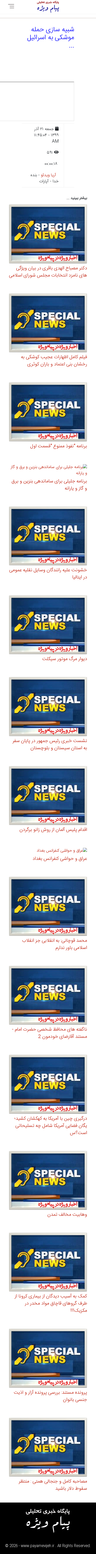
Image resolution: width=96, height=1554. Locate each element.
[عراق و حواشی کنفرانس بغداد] (62, 851)
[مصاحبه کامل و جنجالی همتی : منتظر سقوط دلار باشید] (48, 1448)
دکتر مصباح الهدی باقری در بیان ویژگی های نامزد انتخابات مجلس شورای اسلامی (48, 272)
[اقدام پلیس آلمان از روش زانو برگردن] (48, 796)
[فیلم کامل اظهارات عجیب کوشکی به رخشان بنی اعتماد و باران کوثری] (48, 323)
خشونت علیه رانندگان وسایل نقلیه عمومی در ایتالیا (48, 573)
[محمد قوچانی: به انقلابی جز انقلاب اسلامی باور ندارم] (48, 907)
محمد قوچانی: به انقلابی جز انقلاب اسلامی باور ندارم (54, 944)
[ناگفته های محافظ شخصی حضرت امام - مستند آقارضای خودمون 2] (48, 996)
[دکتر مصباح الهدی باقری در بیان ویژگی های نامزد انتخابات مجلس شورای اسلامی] (48, 234)
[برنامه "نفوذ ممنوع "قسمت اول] (48, 412)
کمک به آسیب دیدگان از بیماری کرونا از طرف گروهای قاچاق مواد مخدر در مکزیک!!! (51, 1304)
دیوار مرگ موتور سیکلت (64, 659)
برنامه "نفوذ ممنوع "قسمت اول (58, 446)
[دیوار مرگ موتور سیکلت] (48, 625)
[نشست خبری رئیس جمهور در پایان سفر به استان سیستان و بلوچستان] (48, 707)
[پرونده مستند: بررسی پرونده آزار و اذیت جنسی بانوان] (48, 1359)
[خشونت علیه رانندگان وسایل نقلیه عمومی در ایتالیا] (48, 536)
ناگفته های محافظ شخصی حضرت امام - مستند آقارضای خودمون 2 (49, 1033)
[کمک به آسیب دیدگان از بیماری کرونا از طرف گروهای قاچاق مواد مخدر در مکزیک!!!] (48, 1263)
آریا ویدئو (48, 175)
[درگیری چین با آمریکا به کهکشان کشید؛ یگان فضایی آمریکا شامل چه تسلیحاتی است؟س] (48, 1085)
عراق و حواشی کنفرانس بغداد (60, 859)
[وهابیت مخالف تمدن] (48, 1181)
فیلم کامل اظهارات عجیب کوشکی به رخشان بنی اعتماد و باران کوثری (54, 360)
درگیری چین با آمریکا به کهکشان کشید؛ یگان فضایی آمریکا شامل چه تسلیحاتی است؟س (50, 1126)
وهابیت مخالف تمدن (67, 1215)
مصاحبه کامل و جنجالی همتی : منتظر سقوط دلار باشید (53, 1485)
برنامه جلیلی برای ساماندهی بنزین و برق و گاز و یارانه (49, 485)
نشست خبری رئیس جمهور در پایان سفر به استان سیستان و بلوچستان (50, 744)
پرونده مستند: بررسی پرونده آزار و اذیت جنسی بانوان (50, 1396)
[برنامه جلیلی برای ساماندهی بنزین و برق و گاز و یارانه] (48, 471)
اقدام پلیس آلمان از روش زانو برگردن (53, 830)
